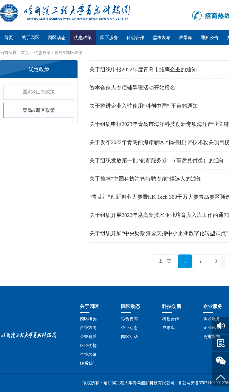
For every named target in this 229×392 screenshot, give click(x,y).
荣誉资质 (88, 336)
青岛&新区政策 (68, 52)
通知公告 (210, 37)
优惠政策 (83, 37)
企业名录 (88, 354)
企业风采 (211, 327)
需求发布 (162, 37)
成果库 (185, 37)
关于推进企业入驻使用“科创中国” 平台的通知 (143, 106)
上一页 (165, 261)
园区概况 (88, 319)
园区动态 (57, 37)
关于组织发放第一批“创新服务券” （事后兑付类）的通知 (157, 160)
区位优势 (88, 345)
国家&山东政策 (39, 91)
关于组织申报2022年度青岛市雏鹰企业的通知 (143, 69)
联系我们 (88, 363)
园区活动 (129, 336)
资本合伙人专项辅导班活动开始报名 (132, 88)
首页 (8, 37)
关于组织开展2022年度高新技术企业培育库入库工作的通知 (159, 215)
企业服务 (212, 306)
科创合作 (135, 37)
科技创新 (171, 306)
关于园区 (30, 37)
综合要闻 (129, 319)
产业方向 (88, 327)
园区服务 (109, 37)
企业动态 (129, 327)
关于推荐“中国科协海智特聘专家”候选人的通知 (145, 179)
